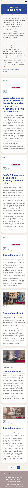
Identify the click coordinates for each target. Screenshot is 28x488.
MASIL (10, 486)
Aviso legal (6, 484)
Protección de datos (14, 484)
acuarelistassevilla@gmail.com (14, 481)
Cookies (22, 484)
